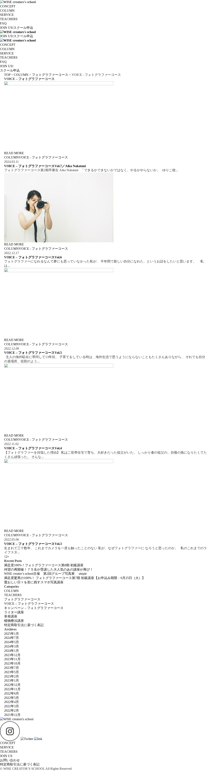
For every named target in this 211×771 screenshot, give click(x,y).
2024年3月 (11, 646)
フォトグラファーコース (22, 599)
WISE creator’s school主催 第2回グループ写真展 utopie (45, 573)
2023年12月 (12, 655)
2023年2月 (11, 676)
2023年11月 (12, 659)
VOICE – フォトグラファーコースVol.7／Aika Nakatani (45, 166)
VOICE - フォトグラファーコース (43, 157)
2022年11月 (12, 689)
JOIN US (6, 756)
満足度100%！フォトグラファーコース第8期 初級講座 (43, 565)
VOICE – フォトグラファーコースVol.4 (33, 448)
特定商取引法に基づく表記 (24, 625)
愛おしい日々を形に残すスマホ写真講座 (33, 582)
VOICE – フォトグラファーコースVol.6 (33, 257)
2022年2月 (11, 710)
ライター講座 (14, 612)
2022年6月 (11, 693)
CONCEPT (7, 6)
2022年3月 (11, 706)
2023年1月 (11, 680)
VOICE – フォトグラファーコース (29, 603)
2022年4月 (11, 702)
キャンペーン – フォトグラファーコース (33, 608)
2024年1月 (11, 650)
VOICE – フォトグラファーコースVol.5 (33, 352)
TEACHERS (9, 19)
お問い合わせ (10, 760)
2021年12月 (12, 715)
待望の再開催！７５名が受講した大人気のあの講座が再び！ (48, 569)
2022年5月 (11, 697)
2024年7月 (11, 637)
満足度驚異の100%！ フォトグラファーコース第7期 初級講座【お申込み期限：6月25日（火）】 (74, 578)
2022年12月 (12, 685)
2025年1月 (11, 633)
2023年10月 (12, 663)
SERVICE (7, 14)
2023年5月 (11, 672)
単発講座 (10, 616)
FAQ (3, 23)
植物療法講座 (14, 620)
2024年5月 (11, 642)
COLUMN (7, 10)
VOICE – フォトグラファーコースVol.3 (33, 544)
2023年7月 (11, 667)
